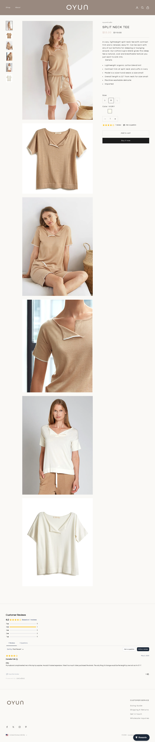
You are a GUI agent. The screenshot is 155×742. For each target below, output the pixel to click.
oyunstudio (107, 22)
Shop (8, 7)
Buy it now (125, 141)
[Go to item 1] (9, 25)
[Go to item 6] (9, 78)
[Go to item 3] (9, 45)
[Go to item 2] (9, 35)
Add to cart (126, 133)
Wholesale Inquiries (139, 718)
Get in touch (136, 714)
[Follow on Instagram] (19, 727)
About (18, 7)
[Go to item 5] (9, 67)
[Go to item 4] (9, 56)
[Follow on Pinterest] (26, 727)
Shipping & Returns (139, 710)
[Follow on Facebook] (7, 727)
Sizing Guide (136, 706)
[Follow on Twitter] (13, 727)
